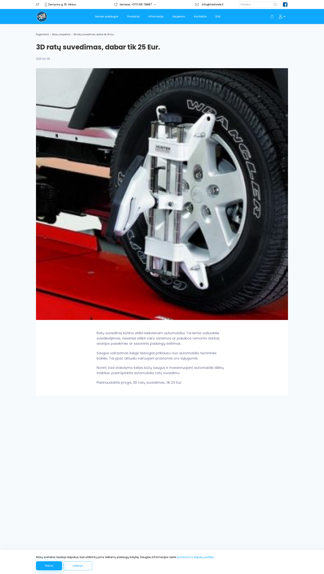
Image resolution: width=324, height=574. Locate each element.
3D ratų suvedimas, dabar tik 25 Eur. (94, 34)
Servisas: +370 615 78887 (136, 4)
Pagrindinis (42, 34)
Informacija (156, 16)
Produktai (133, 16)
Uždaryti (78, 566)
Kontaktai (200, 16)
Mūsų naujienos (61, 34)
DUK (217, 16)
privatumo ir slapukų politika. (195, 557)
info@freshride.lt (213, 4)
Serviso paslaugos (106, 16)
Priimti (49, 566)
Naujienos (178, 16)
